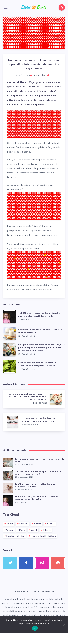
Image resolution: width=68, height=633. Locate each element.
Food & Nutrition (15, 536)
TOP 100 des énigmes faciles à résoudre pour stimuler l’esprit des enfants (39, 314)
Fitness (47, 530)
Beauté (51, 524)
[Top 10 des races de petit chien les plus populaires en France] (8, 488)
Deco (22, 530)
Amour (9, 524)
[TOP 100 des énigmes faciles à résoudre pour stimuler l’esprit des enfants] (8, 500)
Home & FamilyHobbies (43, 536)
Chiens (9, 530)
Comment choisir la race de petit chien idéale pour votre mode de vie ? (38, 473)
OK (34, 628)
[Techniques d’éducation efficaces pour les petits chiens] (8, 463)
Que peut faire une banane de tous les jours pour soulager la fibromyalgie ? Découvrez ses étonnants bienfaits (41, 348)
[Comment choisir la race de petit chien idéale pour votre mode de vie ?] (8, 475)
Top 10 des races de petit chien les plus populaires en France (35, 485)
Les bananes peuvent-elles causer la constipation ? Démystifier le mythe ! (37, 364)
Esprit (34, 530)
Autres (37, 524)
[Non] (64, 624)
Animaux (23, 524)
